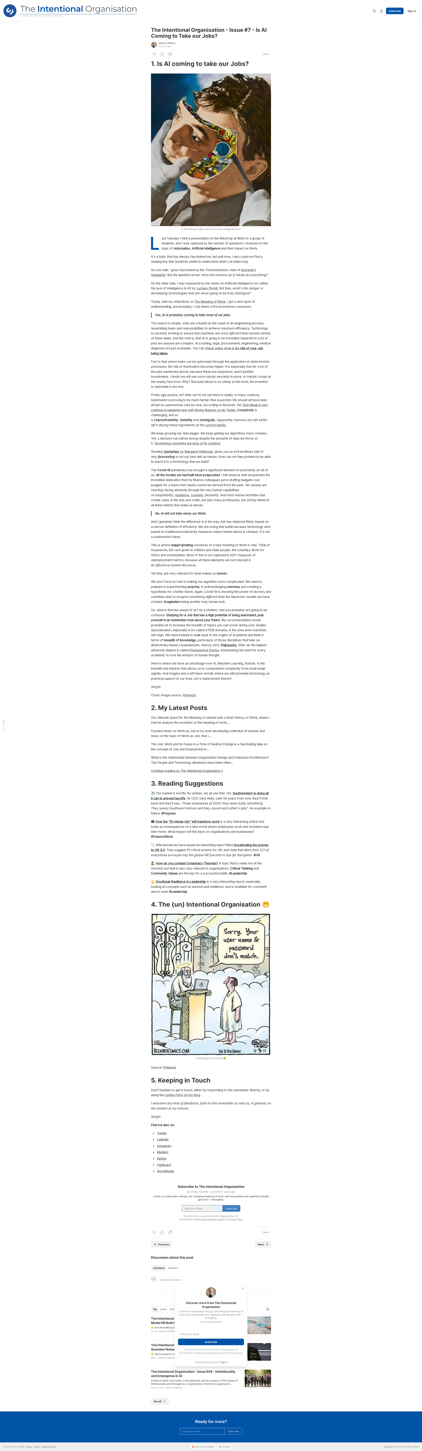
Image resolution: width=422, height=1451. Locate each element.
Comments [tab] (159, 1268)
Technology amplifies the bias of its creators (187, 443)
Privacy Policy (235, 1352)
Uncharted (171, 452)
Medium (162, 1152)
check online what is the (222, 348)
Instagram (164, 1146)
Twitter (162, 1133)
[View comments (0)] (162, 54)
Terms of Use (227, 1349)
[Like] (154, 54)
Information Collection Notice (210, 1352)
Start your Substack (204, 1446)
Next (261, 1244)
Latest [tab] (163, 1309)
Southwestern (243, 793)
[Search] (374, 11)
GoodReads (165, 1171)
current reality (215, 425)
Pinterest (189, 695)
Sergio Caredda (167, 43)
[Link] (146, 63)
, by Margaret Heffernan (196, 452)
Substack (388, 1446)
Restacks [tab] (173, 1268)
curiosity (197, 495)
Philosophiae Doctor (204, 650)
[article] (211, 1381)
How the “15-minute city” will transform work (187, 822)
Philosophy (229, 645)
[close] (242, 1288)
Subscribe (395, 11)
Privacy (29, 1446)
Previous (163, 1244)
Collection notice (48, 1446)
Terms (37, 1446)
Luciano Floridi (207, 288)
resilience (182, 495)
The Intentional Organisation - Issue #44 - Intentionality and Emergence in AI (193, 1374)
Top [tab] (155, 1309)
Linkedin (163, 1139)
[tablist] (165, 1268)
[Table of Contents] (3, 725)
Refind (161, 1159)
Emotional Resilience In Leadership (181, 882)
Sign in (411, 11)
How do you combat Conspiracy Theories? (187, 863)
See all (158, 1401)
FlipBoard (164, 1165)
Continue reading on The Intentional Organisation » (187, 771)
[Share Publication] (381, 11)
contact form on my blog (182, 1095)
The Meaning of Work (209, 302)
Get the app (224, 1446)
